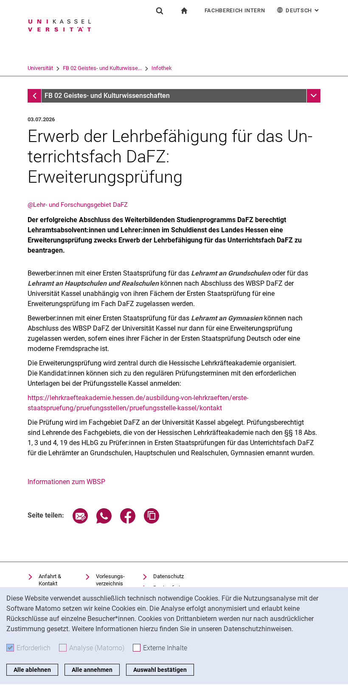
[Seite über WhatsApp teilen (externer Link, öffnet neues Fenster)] (104, 521)
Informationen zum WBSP (66, 482)
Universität (40, 68)
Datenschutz (168, 576)
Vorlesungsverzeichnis (110, 580)
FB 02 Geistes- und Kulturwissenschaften (107, 96)
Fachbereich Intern (235, 10)
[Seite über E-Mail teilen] (80, 521)
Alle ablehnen (32, 669)
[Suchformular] (159, 10)
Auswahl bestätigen (160, 669)
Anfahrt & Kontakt (50, 580)
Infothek (162, 68)
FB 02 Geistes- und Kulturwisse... (102, 68)
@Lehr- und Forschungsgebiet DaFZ (78, 205)
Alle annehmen (92, 669)
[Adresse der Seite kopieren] (151, 521)
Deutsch (303, 10)
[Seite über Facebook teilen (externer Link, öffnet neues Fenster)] (127, 521)
